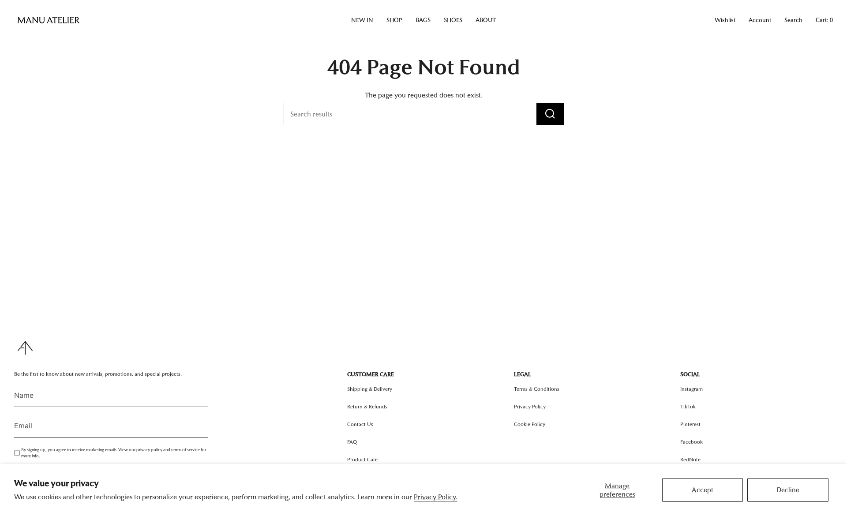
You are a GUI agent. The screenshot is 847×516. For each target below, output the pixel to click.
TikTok (688, 407)
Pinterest (690, 424)
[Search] (550, 114)
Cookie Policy (529, 424)
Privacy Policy (530, 407)
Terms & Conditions (536, 389)
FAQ (352, 442)
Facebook (691, 442)
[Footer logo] (25, 348)
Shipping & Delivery (369, 389)
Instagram (691, 389)
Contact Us (360, 424)
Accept (702, 490)
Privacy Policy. (435, 497)
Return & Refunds (367, 407)
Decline (787, 490)
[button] (362, 20)
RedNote (690, 459)
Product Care (362, 459)
